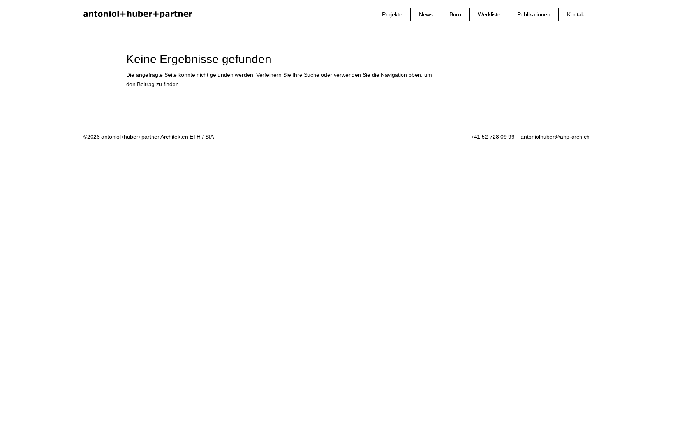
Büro (455, 14)
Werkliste (489, 14)
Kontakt (576, 14)
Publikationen (533, 14)
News (426, 14)
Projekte (392, 14)
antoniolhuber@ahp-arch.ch (555, 137)
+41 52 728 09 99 (492, 137)
